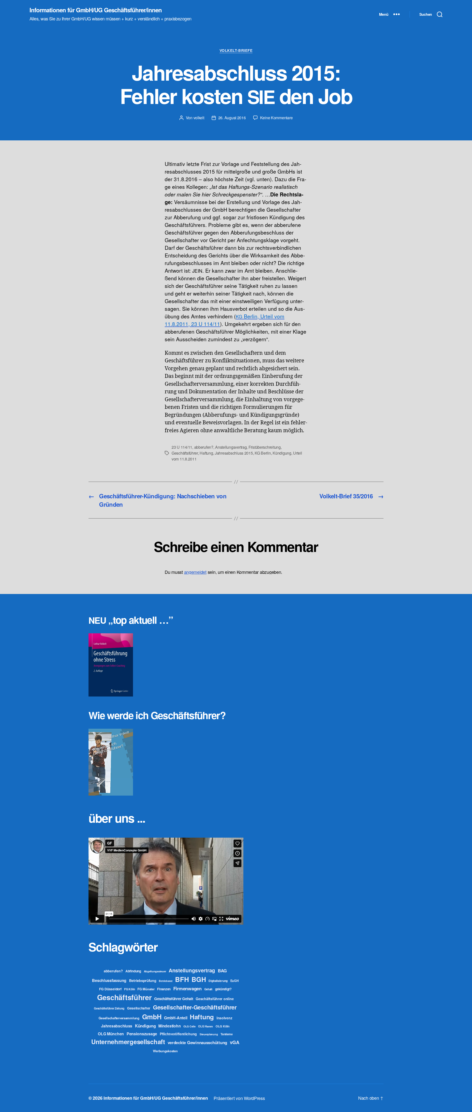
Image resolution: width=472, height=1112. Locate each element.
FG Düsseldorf (110, 988)
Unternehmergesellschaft (128, 1041)
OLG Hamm (205, 1026)
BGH (199, 979)
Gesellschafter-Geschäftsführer (195, 1007)
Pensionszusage (142, 1034)
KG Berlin (263, 453)
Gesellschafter (138, 1008)
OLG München (111, 1034)
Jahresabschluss (116, 1026)
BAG (222, 970)
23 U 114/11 (182, 447)
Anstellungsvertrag (231, 447)
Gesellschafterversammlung (119, 1018)
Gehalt (208, 989)
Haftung (206, 453)
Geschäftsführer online (215, 998)
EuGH (234, 981)
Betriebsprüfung (142, 980)
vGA (234, 1042)
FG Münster (145, 989)
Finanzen (164, 989)
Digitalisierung (218, 981)
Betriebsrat (165, 981)
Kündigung (282, 453)
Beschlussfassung (109, 980)
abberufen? (203, 447)
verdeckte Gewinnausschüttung (197, 1042)
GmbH (152, 1016)
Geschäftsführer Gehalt (173, 998)
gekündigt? (223, 989)
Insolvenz (224, 1017)
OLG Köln (223, 1026)
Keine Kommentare (276, 117)
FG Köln (129, 989)
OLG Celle (189, 1026)
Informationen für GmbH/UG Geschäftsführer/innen (96, 10)
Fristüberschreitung (265, 447)
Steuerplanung (209, 1034)
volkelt (198, 117)
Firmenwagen (187, 988)
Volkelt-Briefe (236, 50)
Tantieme (227, 1034)
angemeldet (195, 572)
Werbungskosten (165, 1051)
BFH (182, 979)
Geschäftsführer (185, 453)
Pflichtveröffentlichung (178, 1033)
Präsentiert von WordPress (239, 1098)
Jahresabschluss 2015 (234, 453)
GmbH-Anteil (175, 1018)
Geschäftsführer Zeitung (109, 1008)
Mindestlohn (169, 1026)
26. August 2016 (232, 117)
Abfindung (133, 971)
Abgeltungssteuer (155, 971)
